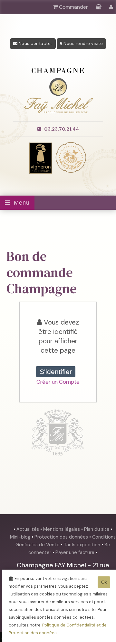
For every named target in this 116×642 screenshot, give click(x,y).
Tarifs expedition (83, 545)
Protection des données (61, 537)
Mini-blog (21, 537)
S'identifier (56, 371)
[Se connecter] (111, 7)
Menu (20, 202)
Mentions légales (62, 529)
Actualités (28, 529)
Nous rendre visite (83, 43)
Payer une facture (75, 552)
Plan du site (97, 529)
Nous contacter (35, 43)
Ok (104, 582)
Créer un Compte (58, 381)
